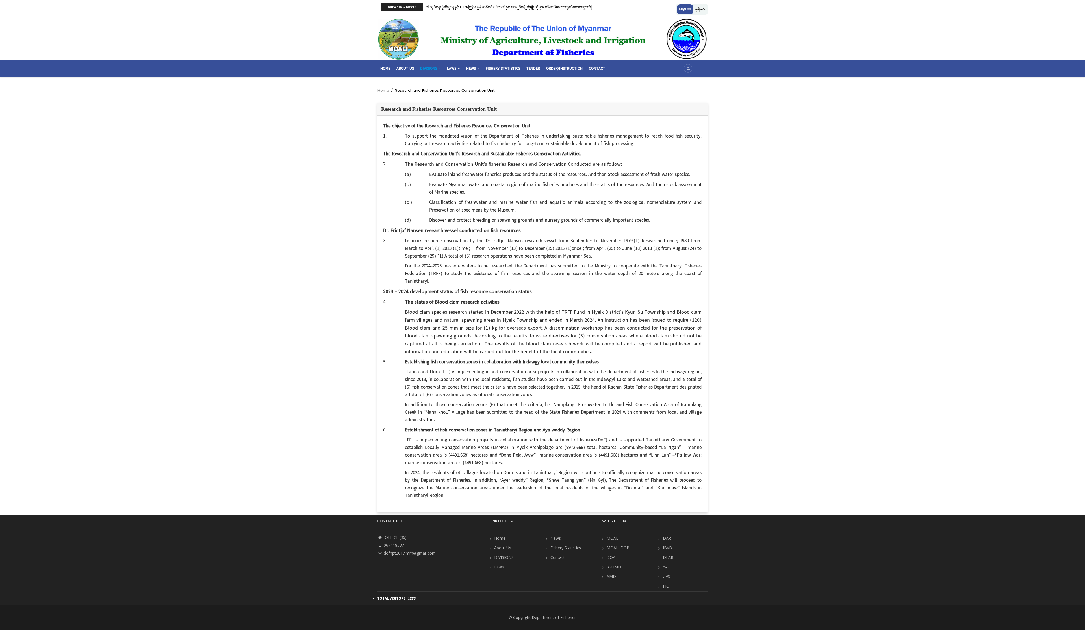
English (685, 9)
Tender (533, 69)
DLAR (668, 557)
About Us (405, 69)
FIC (666, 586)
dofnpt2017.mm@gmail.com (410, 553)
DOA (611, 557)
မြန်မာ (700, 9)
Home (385, 69)
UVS (666, 576)
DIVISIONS (504, 557)
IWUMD (614, 567)
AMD (611, 576)
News (471, 69)
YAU (666, 567)
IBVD (667, 547)
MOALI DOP (618, 547)
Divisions (429, 69)
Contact (597, 69)
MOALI (613, 538)
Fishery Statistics (503, 69)
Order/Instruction (564, 69)
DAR (667, 538)
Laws (452, 69)
